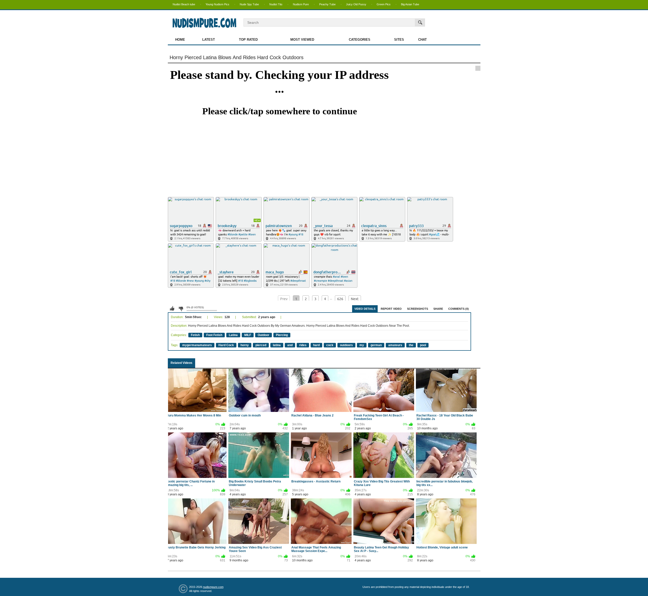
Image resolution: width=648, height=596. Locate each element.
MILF (247, 335)
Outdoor (263, 335)
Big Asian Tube (410, 4)
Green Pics (384, 4)
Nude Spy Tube (249, 4)
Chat (422, 39)
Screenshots (417, 308)
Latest (208, 39)
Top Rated (248, 39)
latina (277, 345)
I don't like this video (180, 308)
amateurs (395, 345)
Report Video (391, 308)
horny (244, 345)
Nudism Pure (301, 4)
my (361, 345)
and (290, 345)
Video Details (364, 308)
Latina (233, 335)
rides (303, 345)
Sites (399, 39)
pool (423, 345)
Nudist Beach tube (184, 4)
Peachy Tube (327, 4)
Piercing (282, 335)
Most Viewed (302, 39)
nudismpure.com (213, 586)
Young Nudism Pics (217, 4)
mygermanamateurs (197, 345)
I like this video (172, 308)
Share (438, 308)
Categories (359, 39)
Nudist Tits (275, 4)
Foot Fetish (214, 335)
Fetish (195, 335)
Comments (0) (458, 308)
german (376, 345)
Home (180, 39)
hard (316, 345)
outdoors (346, 345)
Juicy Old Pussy (356, 4)
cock (329, 345)
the (411, 345)
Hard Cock (226, 345)
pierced (260, 345)
